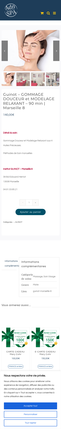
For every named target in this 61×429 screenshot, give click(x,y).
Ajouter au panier (30, 211)
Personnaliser (30, 414)
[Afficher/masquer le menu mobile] (54, 13)
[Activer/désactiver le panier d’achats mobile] (42, 13)
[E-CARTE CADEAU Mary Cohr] (45, 337)
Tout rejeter (30, 423)
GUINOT (18, 222)
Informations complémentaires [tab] (11, 263)
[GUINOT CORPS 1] (30, 50)
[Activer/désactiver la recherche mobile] (48, 13)
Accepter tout (30, 406)
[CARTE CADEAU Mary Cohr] (16, 337)
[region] (30, 400)
